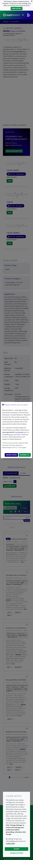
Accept (16, 849)
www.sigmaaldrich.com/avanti (12, 432)
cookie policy (10, 843)
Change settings (16, 853)
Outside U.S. (25, 455)
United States (11, 455)
